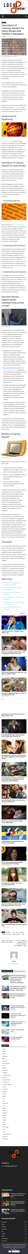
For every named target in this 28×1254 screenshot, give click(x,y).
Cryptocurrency (6, 1075)
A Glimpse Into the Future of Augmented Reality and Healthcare (18, 1023)
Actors (4, 1049)
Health (4, 1094)
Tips (3, 1129)
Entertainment (6, 1080)
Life (3, 1101)
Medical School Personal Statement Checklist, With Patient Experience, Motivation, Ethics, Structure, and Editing (18, 979)
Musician (4, 1110)
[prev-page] (3, 1002)
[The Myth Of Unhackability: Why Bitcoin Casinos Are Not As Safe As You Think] (5, 1008)
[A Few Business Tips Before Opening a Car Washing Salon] (5, 1211)
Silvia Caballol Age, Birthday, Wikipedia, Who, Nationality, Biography (18, 1203)
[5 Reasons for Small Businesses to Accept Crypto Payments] (5, 1015)
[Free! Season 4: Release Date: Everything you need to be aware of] (5, 1195)
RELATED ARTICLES (7, 971)
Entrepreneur (6, 1082)
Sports (4, 1124)
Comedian (5, 1070)
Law (3, 1098)
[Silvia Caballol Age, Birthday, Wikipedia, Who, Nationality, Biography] (5, 1203)
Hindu (13, 932)
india (17, 932)
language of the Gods (6, 934)
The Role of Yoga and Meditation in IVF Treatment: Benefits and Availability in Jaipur (20, 943)
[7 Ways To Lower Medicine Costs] (5, 1031)
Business (4, 1061)
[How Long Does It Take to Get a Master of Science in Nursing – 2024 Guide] (5, 988)
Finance (4, 1087)
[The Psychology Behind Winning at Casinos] (5, 1039)
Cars (3, 1065)
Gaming (4, 1091)
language (21, 932)
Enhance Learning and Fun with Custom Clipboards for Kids (18, 995)
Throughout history (7, 141)
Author (4, 1054)
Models (4, 1108)
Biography (5, 1056)
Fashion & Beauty (7, 1084)
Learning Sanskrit (16, 934)
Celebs (4, 1068)
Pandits (22, 934)
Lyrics (3, 1106)
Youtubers (5, 1139)
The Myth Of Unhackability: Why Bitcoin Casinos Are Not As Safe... (18, 1007)
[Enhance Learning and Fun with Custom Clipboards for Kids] (5, 996)
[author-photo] (14, 959)
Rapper (4, 1115)
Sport (3, 1122)
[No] (26, 1248)
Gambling (5, 1089)
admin (4, 36)
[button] (2, 16)
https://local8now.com (14, 963)
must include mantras (18, 225)
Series (4, 1117)
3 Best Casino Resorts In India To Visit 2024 (7, 941)
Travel (4, 1131)
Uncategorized (6, 1134)
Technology (5, 1127)
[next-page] (5, 1002)
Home (3, 20)
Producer (4, 1113)
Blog (3, 1058)
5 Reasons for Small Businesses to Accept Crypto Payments (18, 1015)
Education (8, 20)
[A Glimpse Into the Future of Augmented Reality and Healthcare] (5, 1023)
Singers (4, 1120)
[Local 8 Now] (14, 7)
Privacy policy (15, 1251)
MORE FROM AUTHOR (19, 971)
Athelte (4, 1051)
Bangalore (8, 932)
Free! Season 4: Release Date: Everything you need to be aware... (18, 1195)
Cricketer (4, 1072)
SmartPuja (17, 107)
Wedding (4, 1136)
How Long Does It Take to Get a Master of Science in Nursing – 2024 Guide (18, 988)
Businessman (5, 1063)
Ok (9, 1251)
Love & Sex (5, 1103)
